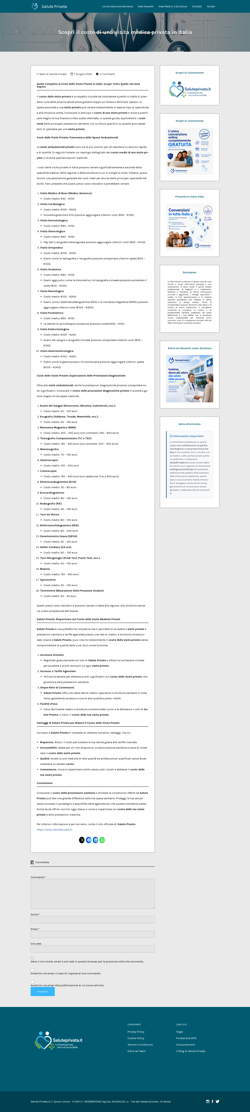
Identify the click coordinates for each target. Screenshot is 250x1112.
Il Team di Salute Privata (51, 74)
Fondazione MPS (186, 1038)
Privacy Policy (136, 1031)
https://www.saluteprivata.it (54, 829)
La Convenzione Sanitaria (117, 6)
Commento (38, 877)
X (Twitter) (217, 1101)
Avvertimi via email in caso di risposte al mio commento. (66, 973)
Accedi (211, 6)
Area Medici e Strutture (173, 6)
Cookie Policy (136, 1038)
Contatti (197, 6)
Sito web (36, 943)
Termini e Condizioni (140, 1044)
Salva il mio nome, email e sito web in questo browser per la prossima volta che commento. (87, 961)
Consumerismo (185, 1044)
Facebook (212, 1101)
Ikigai (179, 1031)
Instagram (207, 1101)
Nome (35, 914)
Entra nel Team (137, 1051)
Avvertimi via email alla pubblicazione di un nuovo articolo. (67, 985)
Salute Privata (54, 6)
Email (35, 929)
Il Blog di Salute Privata (190, 1051)
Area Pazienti (146, 6)
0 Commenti (107, 74)
